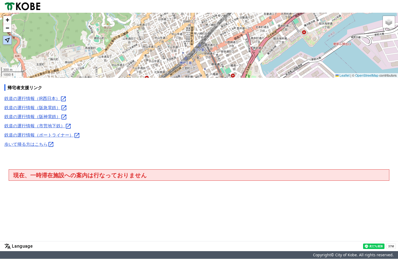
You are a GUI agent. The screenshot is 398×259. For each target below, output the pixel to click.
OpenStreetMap (367, 75)
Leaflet (344, 75)
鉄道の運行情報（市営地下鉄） (34, 126)
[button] (7, 20)
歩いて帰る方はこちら (26, 144)
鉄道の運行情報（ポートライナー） (39, 135)
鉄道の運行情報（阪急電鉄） (32, 108)
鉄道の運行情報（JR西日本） (32, 98)
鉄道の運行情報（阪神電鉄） (32, 116)
